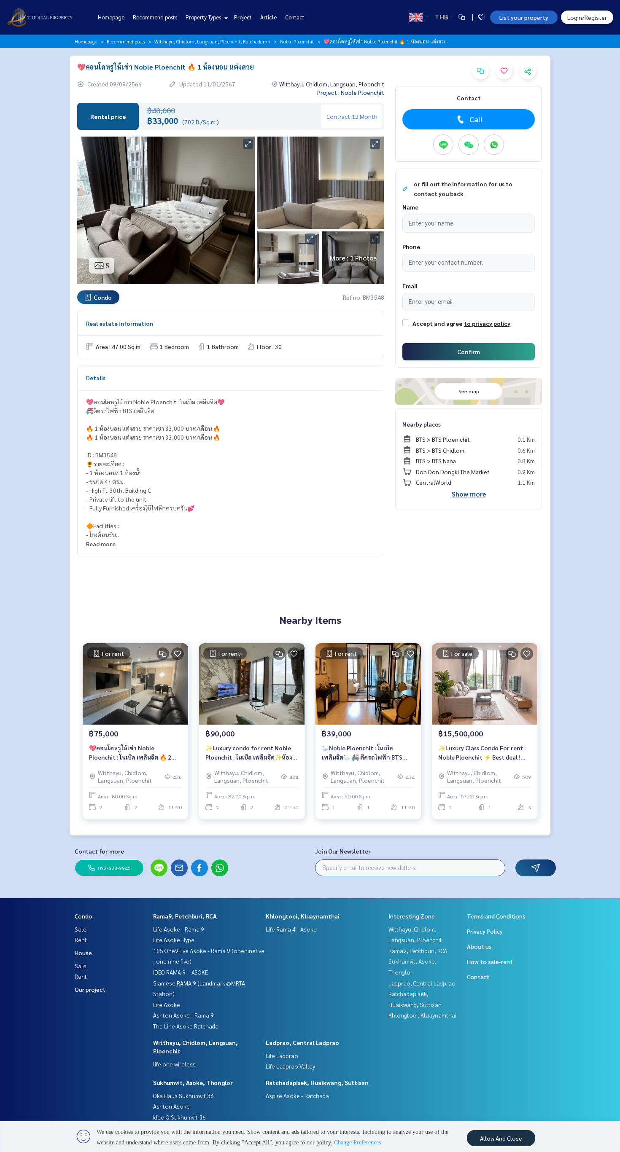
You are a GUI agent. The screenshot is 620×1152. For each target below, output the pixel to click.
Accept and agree (437, 323)
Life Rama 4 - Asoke (291, 929)
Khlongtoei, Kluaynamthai (303, 916)
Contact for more (99, 851)
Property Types (204, 17)
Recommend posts (155, 17)
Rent (81, 939)
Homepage (111, 17)
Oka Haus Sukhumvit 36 (183, 1095)
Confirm (468, 351)
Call (476, 119)
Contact (295, 17)
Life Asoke (166, 1004)
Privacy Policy (485, 931)
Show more (469, 493)
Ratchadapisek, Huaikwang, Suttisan (317, 1082)
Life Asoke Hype (173, 939)
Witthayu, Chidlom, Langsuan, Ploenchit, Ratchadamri (212, 41)
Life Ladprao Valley (290, 1066)
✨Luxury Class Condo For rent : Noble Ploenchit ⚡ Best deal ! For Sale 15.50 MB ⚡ (482, 753)
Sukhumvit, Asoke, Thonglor (193, 1082)
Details (95, 377)
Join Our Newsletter (343, 851)
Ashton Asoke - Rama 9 (183, 1015)
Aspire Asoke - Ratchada (297, 1095)
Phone (411, 246)
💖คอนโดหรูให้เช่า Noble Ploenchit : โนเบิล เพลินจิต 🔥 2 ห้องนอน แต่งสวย (130, 753)
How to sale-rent (490, 961)
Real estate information (119, 323)
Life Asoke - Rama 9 (178, 929)
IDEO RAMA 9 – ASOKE (180, 972)
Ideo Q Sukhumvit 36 (179, 1117)
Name (410, 207)
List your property (523, 17)
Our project (90, 989)
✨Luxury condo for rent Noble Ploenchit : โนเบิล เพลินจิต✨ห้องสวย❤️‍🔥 (248, 753)
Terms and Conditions (496, 916)
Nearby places (421, 424)
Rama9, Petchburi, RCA (185, 916)
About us (479, 946)
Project (243, 17)
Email (410, 286)
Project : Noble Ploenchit (350, 92)
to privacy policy (487, 323)
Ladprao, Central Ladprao (302, 1042)
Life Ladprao (282, 1055)
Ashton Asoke (171, 1106)
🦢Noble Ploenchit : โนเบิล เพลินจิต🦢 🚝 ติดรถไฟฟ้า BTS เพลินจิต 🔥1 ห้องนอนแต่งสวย (362, 753)
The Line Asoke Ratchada (185, 1026)
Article (268, 17)
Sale (80, 929)
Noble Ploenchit (297, 41)
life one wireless (174, 1064)
